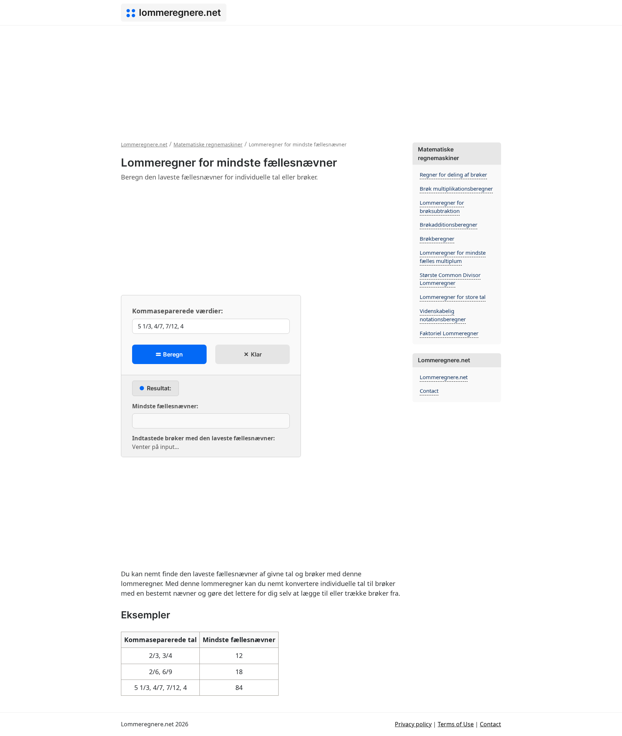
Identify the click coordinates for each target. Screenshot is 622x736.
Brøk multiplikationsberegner (456, 188)
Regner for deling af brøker (453, 174)
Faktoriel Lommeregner (449, 333)
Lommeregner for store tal (453, 296)
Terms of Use (456, 724)
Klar (255, 354)
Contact (429, 390)
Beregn (172, 354)
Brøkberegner (437, 238)
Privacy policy (413, 724)
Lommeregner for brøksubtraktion (442, 206)
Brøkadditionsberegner (448, 224)
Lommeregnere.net (444, 377)
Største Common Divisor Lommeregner (450, 279)
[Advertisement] (311, 79)
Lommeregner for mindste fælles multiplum (453, 256)
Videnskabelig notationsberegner (443, 315)
